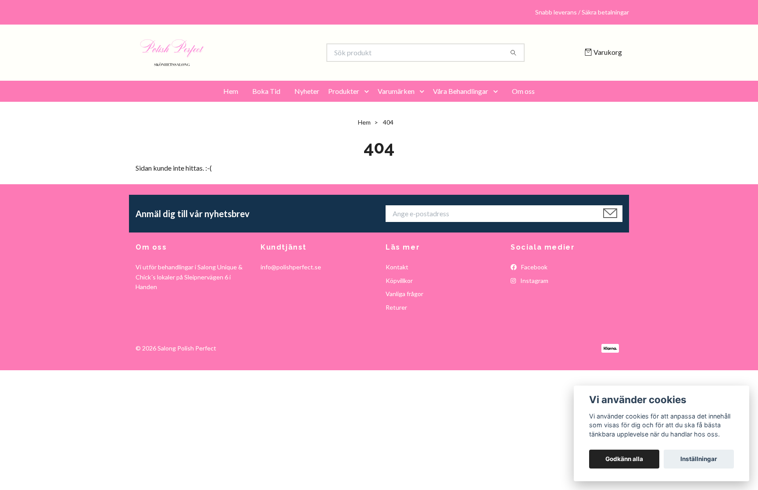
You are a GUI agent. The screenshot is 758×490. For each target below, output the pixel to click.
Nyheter (306, 91)
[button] (368, 91)
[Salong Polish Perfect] (257, 52)
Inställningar (698, 458)
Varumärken (396, 91)
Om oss (523, 91)
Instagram (533, 280)
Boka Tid (266, 91)
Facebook (533, 267)
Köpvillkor (399, 280)
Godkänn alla (624, 458)
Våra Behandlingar (460, 91)
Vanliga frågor (404, 293)
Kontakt (397, 267)
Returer (396, 307)
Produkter (343, 91)
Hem (230, 91)
